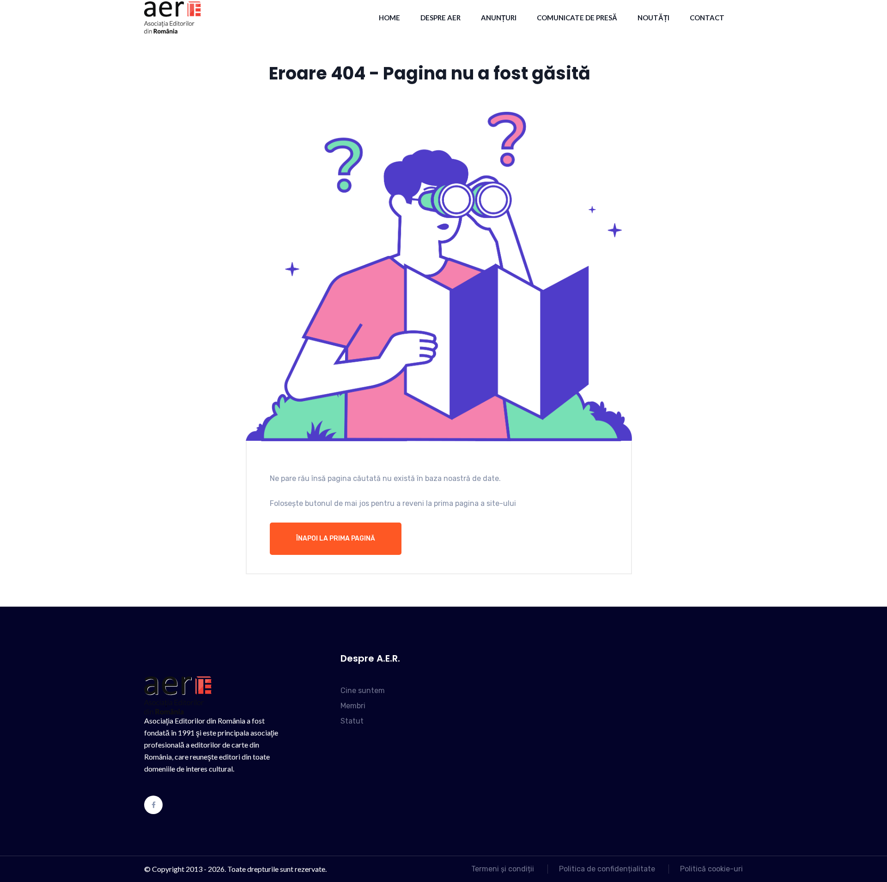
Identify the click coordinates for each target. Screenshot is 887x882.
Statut (352, 721)
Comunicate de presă (577, 17)
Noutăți (653, 17)
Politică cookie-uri (711, 868)
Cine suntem (362, 690)
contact (707, 17)
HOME (389, 17)
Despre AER (440, 17)
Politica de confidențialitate (607, 868)
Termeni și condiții (502, 868)
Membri (352, 705)
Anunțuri (498, 17)
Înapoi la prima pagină (335, 538)
